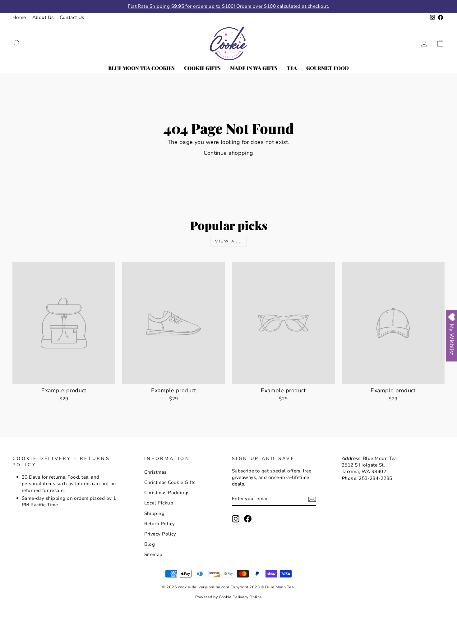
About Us (43, 17)
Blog (149, 544)
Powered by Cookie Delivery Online (228, 597)
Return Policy (159, 524)
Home (19, 17)
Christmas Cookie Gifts (170, 482)
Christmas (155, 472)
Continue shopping (228, 153)
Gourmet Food (327, 68)
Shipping (154, 513)
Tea (292, 68)
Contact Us (72, 17)
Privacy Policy (160, 534)
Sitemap (153, 554)
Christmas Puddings (167, 493)
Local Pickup (158, 503)
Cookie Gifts (202, 68)
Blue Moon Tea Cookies (141, 68)
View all (228, 241)
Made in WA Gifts (254, 68)
